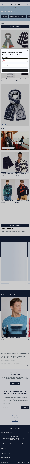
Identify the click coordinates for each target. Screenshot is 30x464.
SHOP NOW (15, 70)
